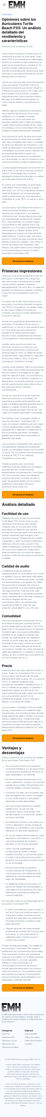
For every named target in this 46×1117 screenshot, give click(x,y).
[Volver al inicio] (15, 4)
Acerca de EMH (31, 1034)
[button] (4, 4)
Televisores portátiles (10, 1047)
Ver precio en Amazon (23, 261)
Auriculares (7, 14)
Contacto (28, 1044)
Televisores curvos (9, 1041)
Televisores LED (8, 1037)
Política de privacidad (33, 1041)
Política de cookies (32, 1037)
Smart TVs (6, 1034)
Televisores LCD (8, 1044)
